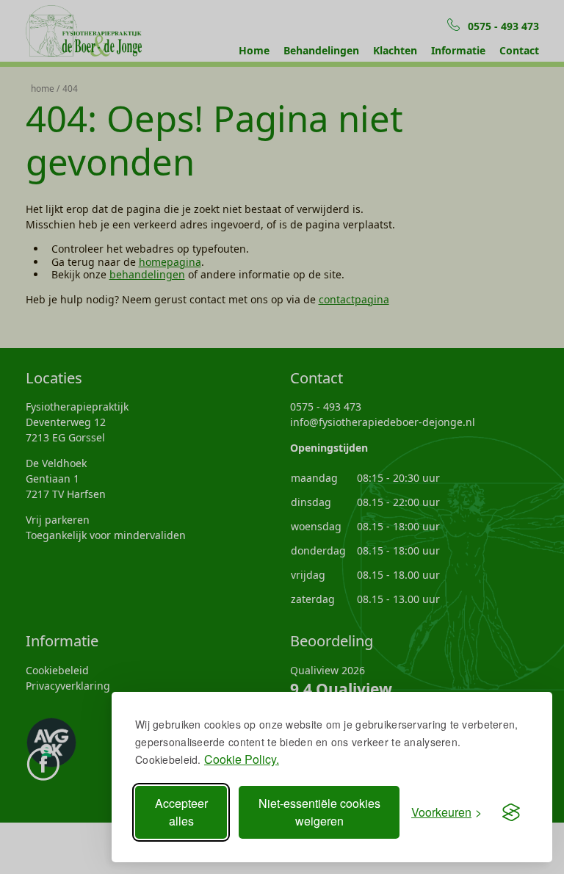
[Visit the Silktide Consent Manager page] (511, 812)
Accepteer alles (181, 812)
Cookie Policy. (241, 759)
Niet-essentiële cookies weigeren (319, 812)
